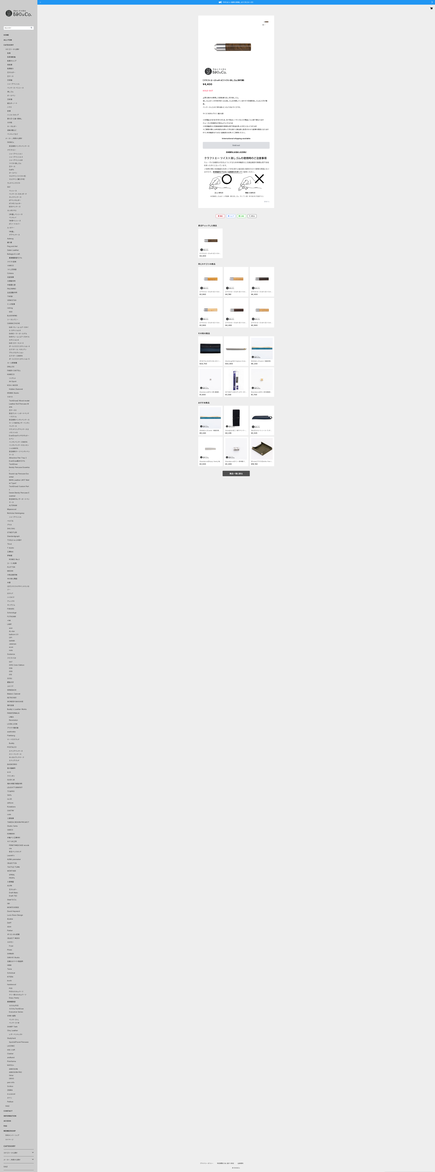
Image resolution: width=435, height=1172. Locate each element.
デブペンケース (14, 235)
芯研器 (9, 80)
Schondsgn (12, 613)
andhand (10, 1057)
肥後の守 (10, 682)
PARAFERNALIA (13, 713)
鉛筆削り (10, 68)
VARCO (10, 830)
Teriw (9, 969)
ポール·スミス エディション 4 (19, 346)
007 (10, 662)
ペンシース (13, 191)
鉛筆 (9, 53)
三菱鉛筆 (10, 818)
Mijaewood (11, 509)
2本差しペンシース (16, 214)
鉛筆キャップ (11, 61)
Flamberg (11, 735)
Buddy (11, 743)
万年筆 (9, 99)
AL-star (12, 631)
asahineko (11, 732)
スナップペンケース (16, 751)
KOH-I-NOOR (12, 385)
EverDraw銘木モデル (17, 461)
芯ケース (10, 76)
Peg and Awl (12, 246)
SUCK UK (11, 780)
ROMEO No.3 (14, 559)
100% (9, 795)
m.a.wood (11, 1094)
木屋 (9, 582)
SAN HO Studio (13, 957)
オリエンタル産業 (13, 934)
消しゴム (10, 92)
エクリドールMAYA (16, 356)
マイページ (9, 1139)
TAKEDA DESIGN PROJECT (18, 822)
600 (10, 312)
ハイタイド (10, 597)
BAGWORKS (12, 764)
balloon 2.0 (13, 634)
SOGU (9, 678)
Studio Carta (12, 826)
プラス (9, 525)
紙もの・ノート (12, 103)
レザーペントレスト (16, 1034)
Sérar (11, 1075)
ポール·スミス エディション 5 (19, 359)
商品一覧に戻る (236, 473)
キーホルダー (12, 126)
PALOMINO (11, 289)
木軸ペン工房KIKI (13, 838)
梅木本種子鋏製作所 (14, 784)
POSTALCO (11, 747)
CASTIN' (10, 811)
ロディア (10, 593)
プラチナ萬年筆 (12, 728)
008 (10, 668)
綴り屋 (9, 242)
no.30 (9, 799)
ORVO (11, 1079)
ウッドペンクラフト (13, 183)
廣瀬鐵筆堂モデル (15, 258)
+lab (9, 620)
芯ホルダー (11, 72)
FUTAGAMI (11, 616)
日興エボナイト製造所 (15, 961)
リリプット (12, 378)
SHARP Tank (12, 1027)
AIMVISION (13, 1069)
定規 (9, 111)
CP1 (10, 638)
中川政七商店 (12, 579)
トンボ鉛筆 (11, 304)
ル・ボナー (11, 228)
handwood (11, 984)
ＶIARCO (10, 266)
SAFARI (12, 641)
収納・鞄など (11, 130)
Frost (11, 946)
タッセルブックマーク (16, 757)
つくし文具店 (12, 269)
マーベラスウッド (13, 739)
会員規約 (240, 1163)
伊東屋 (9, 555)
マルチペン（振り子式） (17, 179)
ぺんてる (10, 521)
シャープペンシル (13, 84)
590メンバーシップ (12, 1135)
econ (11, 647)
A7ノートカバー (14, 224)
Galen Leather (13, 250)
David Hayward (13, 911)
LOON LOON (12, 724)
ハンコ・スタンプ (13, 115)
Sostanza (11, 654)
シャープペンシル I (15, 154)
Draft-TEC (13, 896)
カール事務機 (12, 363)
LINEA (11, 717)
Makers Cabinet (13, 694)
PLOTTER (11, 567)
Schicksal (11, 973)
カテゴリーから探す (12, 49)
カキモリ (10, 942)
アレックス (11, 601)
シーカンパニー (12, 319)
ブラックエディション (16, 353)
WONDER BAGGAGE (15, 701)
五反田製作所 (12, 292)
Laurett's (10, 855)
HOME (6, 35)
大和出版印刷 (12, 575)
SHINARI (10, 954)
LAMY (9, 624)
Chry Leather (12, 1030)
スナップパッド (14, 760)
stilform (10, 803)
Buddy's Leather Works (17, 709)
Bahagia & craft (13, 254)
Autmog (10, 239)
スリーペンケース (15, 754)
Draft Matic (13, 893)
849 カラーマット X (16, 343)
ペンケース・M (14, 1023)
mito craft (11, 1050)
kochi (9, 981)
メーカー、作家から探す (13, 138)
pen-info (10, 1082)
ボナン (9, 1098)
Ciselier (10, 1054)
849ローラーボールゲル (18, 334)
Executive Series (16, 1012)
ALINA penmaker (14, 859)
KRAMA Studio (13, 393)
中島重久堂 (11, 285)
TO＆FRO (11, 791)
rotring (10, 308)
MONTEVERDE (13, 907)
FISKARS (10, 609)
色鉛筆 (9, 65)
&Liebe (10, 919)
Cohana (10, 273)
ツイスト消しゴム (15, 163)
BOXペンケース (15, 207)
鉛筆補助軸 (11, 57)
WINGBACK (11, 690)
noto (11, 650)
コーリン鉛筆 (12, 563)
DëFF (9, 923)
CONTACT (8, 1111)
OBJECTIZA (12, 863)
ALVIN (9, 886)
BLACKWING (12, 316)
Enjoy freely (14, 998)
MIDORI (10, 571)
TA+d (9, 544)
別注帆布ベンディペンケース (19, 146)
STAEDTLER (12, 532)
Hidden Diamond (16, 389)
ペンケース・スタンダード (18, 194)
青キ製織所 (11, 768)
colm (9, 814)
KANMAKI (11, 834)
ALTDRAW (13, 505)
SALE (7, 1106)
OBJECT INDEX (13, 938)
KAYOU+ (10, 1065)
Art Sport (12, 381)
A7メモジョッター (15, 203)
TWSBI (10, 296)
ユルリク (10, 686)
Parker (10, 930)
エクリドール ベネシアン (17, 349)
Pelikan (10, 1102)
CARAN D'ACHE (13, 323)
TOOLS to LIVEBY (14, 540)
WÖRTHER (11, 871)
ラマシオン (11, 776)
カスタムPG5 (14, 1005)
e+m (9, 772)
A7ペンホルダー (15, 200)
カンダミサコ (11, 210)
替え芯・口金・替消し (14, 119)
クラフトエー (11, 150)
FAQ (5, 1126)
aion (11, 628)
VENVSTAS (11, 300)
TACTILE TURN (13, 867)
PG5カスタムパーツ (16, 991)
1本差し (11, 231)
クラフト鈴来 (11, 262)
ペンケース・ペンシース (15, 88)
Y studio (10, 548)
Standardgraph (13, 536)
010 (10, 674)
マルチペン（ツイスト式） (17, 176)
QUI (8, 187)
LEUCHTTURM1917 (15, 787)
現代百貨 (10, 705)
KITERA (10, 977)
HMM (9, 965)
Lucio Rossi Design (15, 915)
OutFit (11, 170)
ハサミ (9, 107)
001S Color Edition (16, 665)
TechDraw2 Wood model (19, 401)
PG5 (10, 988)
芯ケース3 (12, 410)
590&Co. (10, 142)
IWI (8, 903)
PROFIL (12, 878)
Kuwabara (11, 807)
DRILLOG (10, 367)
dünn (9, 927)
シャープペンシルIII (16, 160)
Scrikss (10, 1086)
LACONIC (11, 1046)
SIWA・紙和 (11, 1016)
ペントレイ (12, 217)
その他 (9, 122)
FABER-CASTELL (14, 370)
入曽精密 (10, 882)
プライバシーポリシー (206, 1163)
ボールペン (11, 95)
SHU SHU (11, 528)
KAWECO (11, 374)
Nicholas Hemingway (15, 513)
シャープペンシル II (16, 157)
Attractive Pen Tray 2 (18, 458)
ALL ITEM (8, 40)
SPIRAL (12, 875)
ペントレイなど (12, 134)
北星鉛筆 (10, 277)
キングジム (11, 605)
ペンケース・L (14, 1020)
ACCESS (7, 1121)
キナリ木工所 (12, 841)
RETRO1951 (11, 698)
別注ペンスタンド (15, 852)
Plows (9, 950)
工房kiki (10, 552)
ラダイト (10, 397)
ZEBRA (10, 1090)
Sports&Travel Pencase (19, 1042)
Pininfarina (11, 1061)
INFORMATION (10, 1116)
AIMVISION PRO (15, 1072)
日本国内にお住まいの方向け (236, 152)
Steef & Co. (12, 900)
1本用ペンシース (15, 221)
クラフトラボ (11, 658)
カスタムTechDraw (16, 1009)
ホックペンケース (15, 197)
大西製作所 (11, 281)
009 (10, 671)
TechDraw (13, 464)
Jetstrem (12, 644)
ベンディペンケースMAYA (18, 442)
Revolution (13, 720)
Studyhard (11, 1038)
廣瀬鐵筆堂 (11, 1002)
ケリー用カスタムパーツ (17, 995)
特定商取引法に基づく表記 (225, 1163)
